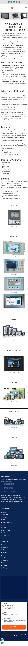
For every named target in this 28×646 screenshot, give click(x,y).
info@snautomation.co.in (11, 614)
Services (4, 550)
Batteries (4, 520)
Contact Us (5, 563)
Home (4, 544)
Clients (4, 557)
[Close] (8, 643)
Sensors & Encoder (7, 522)
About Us (5, 547)
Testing (4, 565)
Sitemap (4, 568)
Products (4, 552)
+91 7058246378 (8, 608)
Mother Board (6, 530)
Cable (4, 512)
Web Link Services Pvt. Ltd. (18, 635)
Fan (3, 532)
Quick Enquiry (14, 626)
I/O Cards (5, 517)
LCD (3, 525)
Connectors (5, 535)
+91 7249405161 (8, 607)
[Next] (5, 643)
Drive (4, 527)
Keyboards (5, 514)
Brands (4, 555)
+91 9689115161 (8, 605)
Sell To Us (5, 560)
